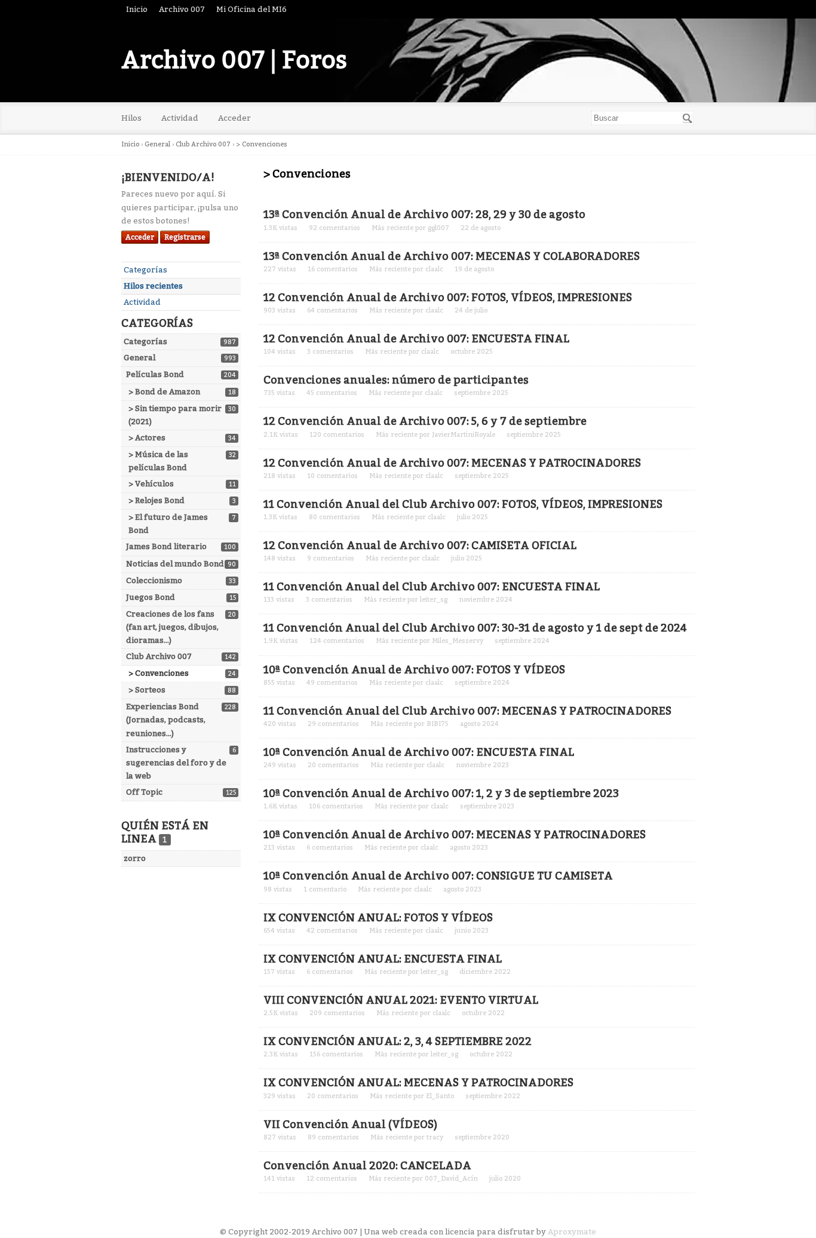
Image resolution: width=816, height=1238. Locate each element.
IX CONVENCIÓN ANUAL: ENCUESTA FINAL (382, 959)
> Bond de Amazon (164, 391)
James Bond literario (166, 546)
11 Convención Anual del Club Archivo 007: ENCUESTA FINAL (431, 586)
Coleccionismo (154, 580)
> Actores (146, 437)
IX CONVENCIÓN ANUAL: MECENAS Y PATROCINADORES (418, 1082)
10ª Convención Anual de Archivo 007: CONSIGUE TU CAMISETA (438, 875)
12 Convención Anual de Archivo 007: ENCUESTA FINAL (416, 338)
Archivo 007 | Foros (234, 60)
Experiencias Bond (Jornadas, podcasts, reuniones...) (165, 719)
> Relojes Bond (156, 500)
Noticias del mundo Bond (175, 563)
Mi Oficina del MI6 (251, 9)
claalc (434, 269)
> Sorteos (146, 689)
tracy (435, 1137)
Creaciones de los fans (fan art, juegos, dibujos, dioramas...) (172, 627)
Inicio (137, 9)
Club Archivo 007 (159, 656)
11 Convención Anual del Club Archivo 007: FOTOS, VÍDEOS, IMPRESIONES (462, 504)
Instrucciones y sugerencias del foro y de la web (176, 762)
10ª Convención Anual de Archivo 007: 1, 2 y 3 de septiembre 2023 (441, 793)
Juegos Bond (150, 597)
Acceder (234, 118)
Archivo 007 (182, 9)
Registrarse (184, 237)
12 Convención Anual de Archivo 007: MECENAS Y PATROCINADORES (452, 463)
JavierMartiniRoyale (463, 435)
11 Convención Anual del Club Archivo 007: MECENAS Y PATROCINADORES (467, 711)
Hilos (131, 118)
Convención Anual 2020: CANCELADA (367, 1165)
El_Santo (440, 1096)
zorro (135, 858)
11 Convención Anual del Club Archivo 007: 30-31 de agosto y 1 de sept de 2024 (475, 628)
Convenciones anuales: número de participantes (396, 380)
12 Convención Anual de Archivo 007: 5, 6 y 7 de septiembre (425, 421)
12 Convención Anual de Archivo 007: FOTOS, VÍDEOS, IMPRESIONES (447, 297)
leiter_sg (433, 599)
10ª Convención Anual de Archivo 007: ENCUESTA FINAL (418, 752)
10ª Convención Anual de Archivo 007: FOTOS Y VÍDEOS (414, 669)
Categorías (145, 269)
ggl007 (438, 228)
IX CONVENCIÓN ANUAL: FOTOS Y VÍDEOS (378, 917)
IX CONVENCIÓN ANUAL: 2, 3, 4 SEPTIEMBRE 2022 (397, 1041)
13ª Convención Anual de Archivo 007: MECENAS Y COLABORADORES (451, 256)
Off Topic (144, 791)
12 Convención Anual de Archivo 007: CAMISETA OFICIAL (419, 545)
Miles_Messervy (457, 641)
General (139, 357)
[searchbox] (642, 118)
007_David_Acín (451, 1178)
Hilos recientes (153, 285)
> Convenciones (158, 673)
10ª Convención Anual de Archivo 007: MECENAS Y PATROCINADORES (454, 834)
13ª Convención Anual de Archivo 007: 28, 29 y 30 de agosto (424, 214)
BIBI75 (438, 724)
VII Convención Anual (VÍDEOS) (350, 1124)
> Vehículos (151, 483)
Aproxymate (572, 1231)
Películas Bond (155, 374)
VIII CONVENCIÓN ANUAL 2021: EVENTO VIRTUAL (400, 1000)
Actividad (179, 118)
